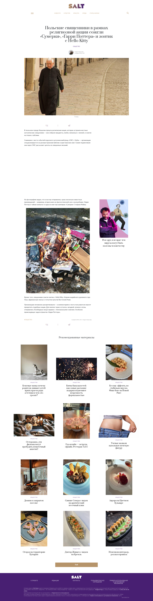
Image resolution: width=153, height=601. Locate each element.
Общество (76, 46)
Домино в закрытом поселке (34, 501)
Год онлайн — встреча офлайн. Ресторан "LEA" (76, 445)
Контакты (76, 580)
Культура (67, 13)
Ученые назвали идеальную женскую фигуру (119, 445)
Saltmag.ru (36, 588)
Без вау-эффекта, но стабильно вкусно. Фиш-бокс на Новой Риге (119, 389)
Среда (84, 13)
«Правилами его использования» (60, 593)
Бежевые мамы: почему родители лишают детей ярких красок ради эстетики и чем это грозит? (34, 390)
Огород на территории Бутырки (34, 553)
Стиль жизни (94, 13)
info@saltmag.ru (99, 589)
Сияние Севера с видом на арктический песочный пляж (76, 503)
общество (28, 319)
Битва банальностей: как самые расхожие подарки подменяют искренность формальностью (76, 390)
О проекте (34, 580)
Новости (57, 13)
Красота (76, 13)
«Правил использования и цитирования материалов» (104, 595)
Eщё (76, 565)
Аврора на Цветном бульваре (118, 501)
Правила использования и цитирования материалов (119, 582)
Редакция (55, 580)
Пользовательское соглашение (98, 581)
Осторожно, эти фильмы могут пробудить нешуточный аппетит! (33, 446)
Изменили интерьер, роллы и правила (119, 553)
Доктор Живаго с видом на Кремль (76, 553)
